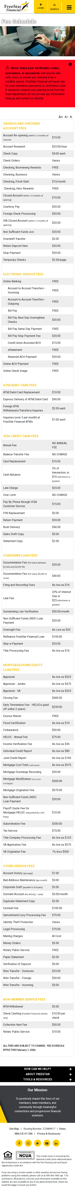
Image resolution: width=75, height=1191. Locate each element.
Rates (62, 1128)
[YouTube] (46, 1143)
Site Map (14, 1128)
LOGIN (40, 8)
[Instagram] (28, 1143)
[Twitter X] (37, 1143)
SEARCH (54, 9)
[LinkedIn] (56, 1143)
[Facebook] (19, 1143)
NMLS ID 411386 (24, 1133)
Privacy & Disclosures (48, 1133)
